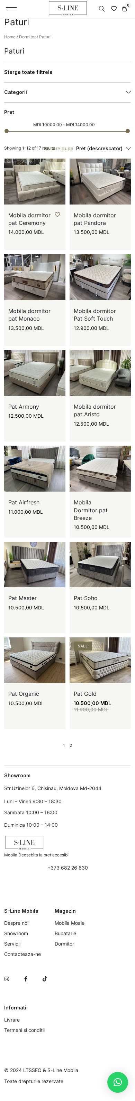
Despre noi (16, 923)
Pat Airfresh (23, 502)
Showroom (16, 933)
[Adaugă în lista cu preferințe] (57, 214)
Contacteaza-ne (22, 954)
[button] (11, 8)
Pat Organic (23, 693)
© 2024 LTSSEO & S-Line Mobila (41, 1070)
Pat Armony (23, 406)
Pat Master (22, 598)
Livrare (12, 1020)
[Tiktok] (44, 978)
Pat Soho (86, 598)
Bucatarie (65, 933)
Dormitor (27, 36)
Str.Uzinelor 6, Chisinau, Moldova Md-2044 (52, 788)
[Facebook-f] (25, 978)
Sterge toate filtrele (28, 72)
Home (10, 36)
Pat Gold (85, 693)
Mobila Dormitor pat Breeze (91, 510)
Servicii (12, 944)
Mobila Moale (69, 923)
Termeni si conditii (24, 1030)
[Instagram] (6, 978)
